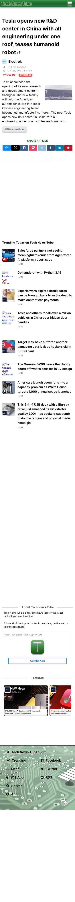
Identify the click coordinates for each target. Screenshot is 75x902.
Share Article (37, 140)
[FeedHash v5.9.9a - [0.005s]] (63, 803)
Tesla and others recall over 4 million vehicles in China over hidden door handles (44, 317)
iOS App (17, 777)
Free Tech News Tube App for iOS (23, 634)
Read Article (16, 129)
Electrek (15, 61)
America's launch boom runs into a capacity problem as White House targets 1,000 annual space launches (44, 387)
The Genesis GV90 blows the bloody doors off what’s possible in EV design (44, 366)
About (15, 794)
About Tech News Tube (37, 607)
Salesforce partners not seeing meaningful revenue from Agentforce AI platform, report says (44, 255)
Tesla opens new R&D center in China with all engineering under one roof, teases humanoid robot (31, 36)
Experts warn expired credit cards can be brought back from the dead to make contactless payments (44, 295)
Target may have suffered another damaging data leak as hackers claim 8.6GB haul (44, 346)
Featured (37, 678)
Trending (18, 760)
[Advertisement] (37, 198)
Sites (14, 769)
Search (16, 786)
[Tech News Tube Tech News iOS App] (37, 653)
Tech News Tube (23, 752)
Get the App (37, 660)
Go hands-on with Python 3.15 (39, 272)
